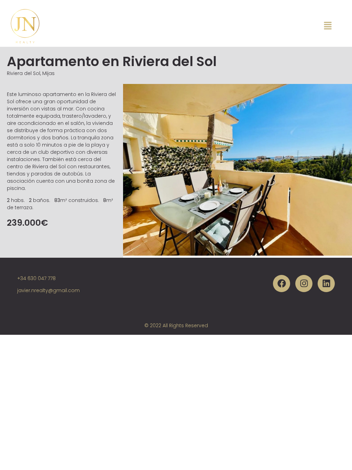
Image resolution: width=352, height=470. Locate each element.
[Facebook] (281, 283)
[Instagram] (303, 283)
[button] (130, 171)
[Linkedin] (326, 283)
